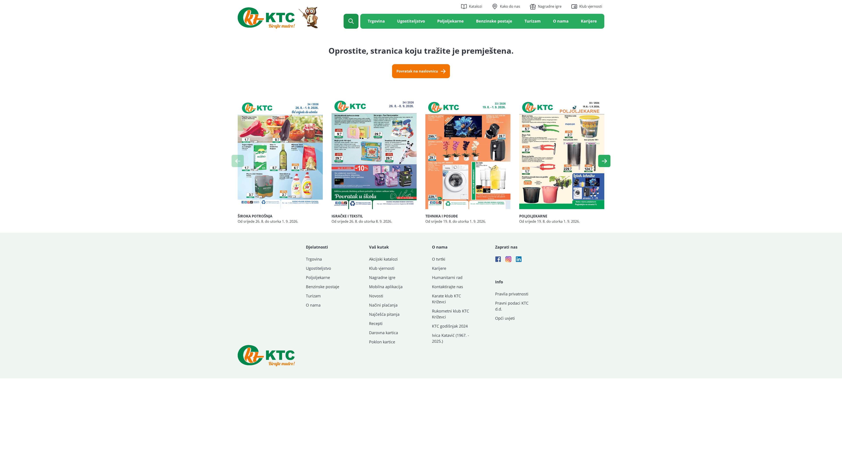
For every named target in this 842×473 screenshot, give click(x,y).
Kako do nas (510, 6)
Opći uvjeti (505, 318)
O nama (561, 21)
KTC (278, 18)
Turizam (532, 21)
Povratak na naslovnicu (417, 71)
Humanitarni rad (447, 277)
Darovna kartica (383, 332)
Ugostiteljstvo (411, 21)
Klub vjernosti (590, 6)
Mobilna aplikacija (386, 286)
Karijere (589, 21)
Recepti (376, 323)
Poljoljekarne (450, 21)
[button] (604, 161)
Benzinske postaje (494, 21)
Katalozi (475, 6)
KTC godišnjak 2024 (450, 326)
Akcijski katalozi (383, 259)
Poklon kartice (382, 341)
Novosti (376, 295)
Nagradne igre (550, 6)
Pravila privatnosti (511, 294)
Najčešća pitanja (384, 314)
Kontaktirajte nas (447, 286)
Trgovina (376, 21)
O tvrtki (438, 259)
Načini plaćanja (383, 305)
